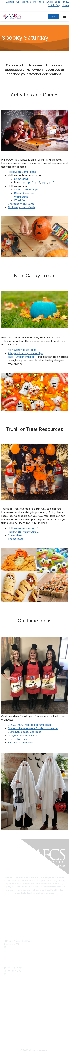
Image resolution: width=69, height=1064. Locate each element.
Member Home (11, 1007)
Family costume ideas (21, 742)
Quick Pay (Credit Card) (16, 1004)
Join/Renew (61, 1)
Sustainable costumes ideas (24, 731)
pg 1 (24, 182)
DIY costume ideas (19, 739)
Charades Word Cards (21, 203)
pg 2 (30, 182)
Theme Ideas (15, 538)
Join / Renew (11, 995)
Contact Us (13, 1)
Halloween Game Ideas (22, 171)
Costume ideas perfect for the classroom (33, 728)
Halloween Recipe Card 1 (23, 528)
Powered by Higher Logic (34, 1058)
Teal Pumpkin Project (21, 356)
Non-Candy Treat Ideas (22, 349)
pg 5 (51, 182)
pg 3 (37, 182)
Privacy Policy (11, 1031)
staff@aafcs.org (16, 974)
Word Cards (21, 200)
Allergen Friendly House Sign (25, 353)
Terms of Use (11, 1028)
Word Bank (21, 196)
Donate (26, 1)
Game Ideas (15, 535)
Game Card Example (26, 189)
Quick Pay (54, 5)
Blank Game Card (24, 193)
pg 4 (44, 182)
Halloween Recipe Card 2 (23, 531)
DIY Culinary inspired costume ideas (30, 724)
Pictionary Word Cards (21, 207)
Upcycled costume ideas (22, 735)
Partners (38, 1)
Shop (49, 1)
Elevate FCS (10, 1001)
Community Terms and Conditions (21, 1034)
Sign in (53, 16)
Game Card (21, 179)
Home (65, 5)
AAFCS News (10, 998)
